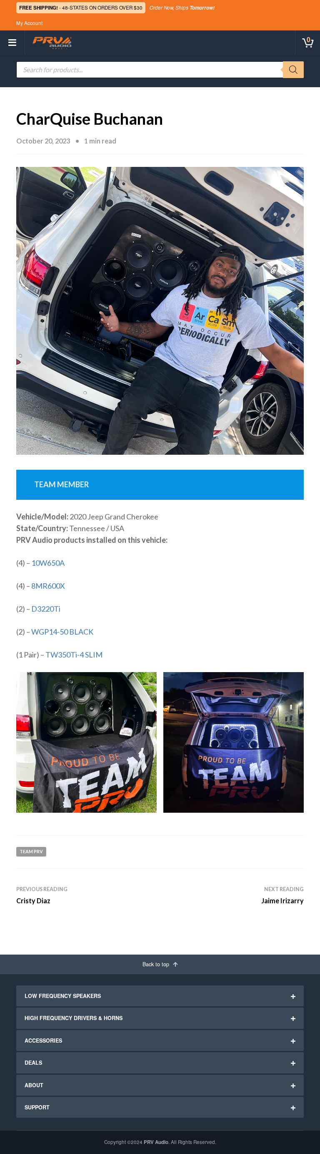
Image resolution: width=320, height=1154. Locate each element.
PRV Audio (156, 1142)
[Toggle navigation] (12, 42)
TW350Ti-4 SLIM (73, 654)
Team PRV (31, 851)
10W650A (48, 562)
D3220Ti (45, 608)
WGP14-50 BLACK (61, 631)
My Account (29, 23)
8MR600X (48, 585)
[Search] (293, 69)
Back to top (156, 964)
